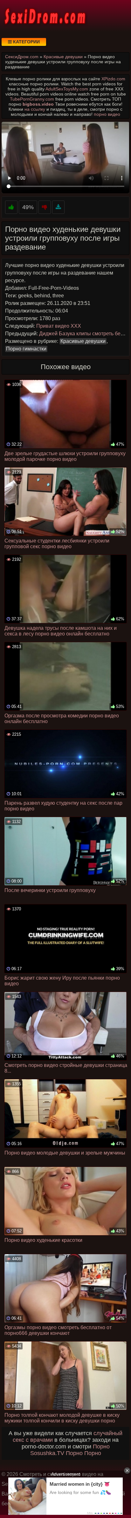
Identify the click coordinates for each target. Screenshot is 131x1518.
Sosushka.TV (47, 1453)
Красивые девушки (83, 341)
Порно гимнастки (26, 348)
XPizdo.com (113, 78)
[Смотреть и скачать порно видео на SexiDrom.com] (44, 16)
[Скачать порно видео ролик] (58, 207)
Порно (101, 1446)
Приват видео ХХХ (58, 326)
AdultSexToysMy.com (66, 88)
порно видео (107, 114)
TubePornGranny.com (32, 99)
